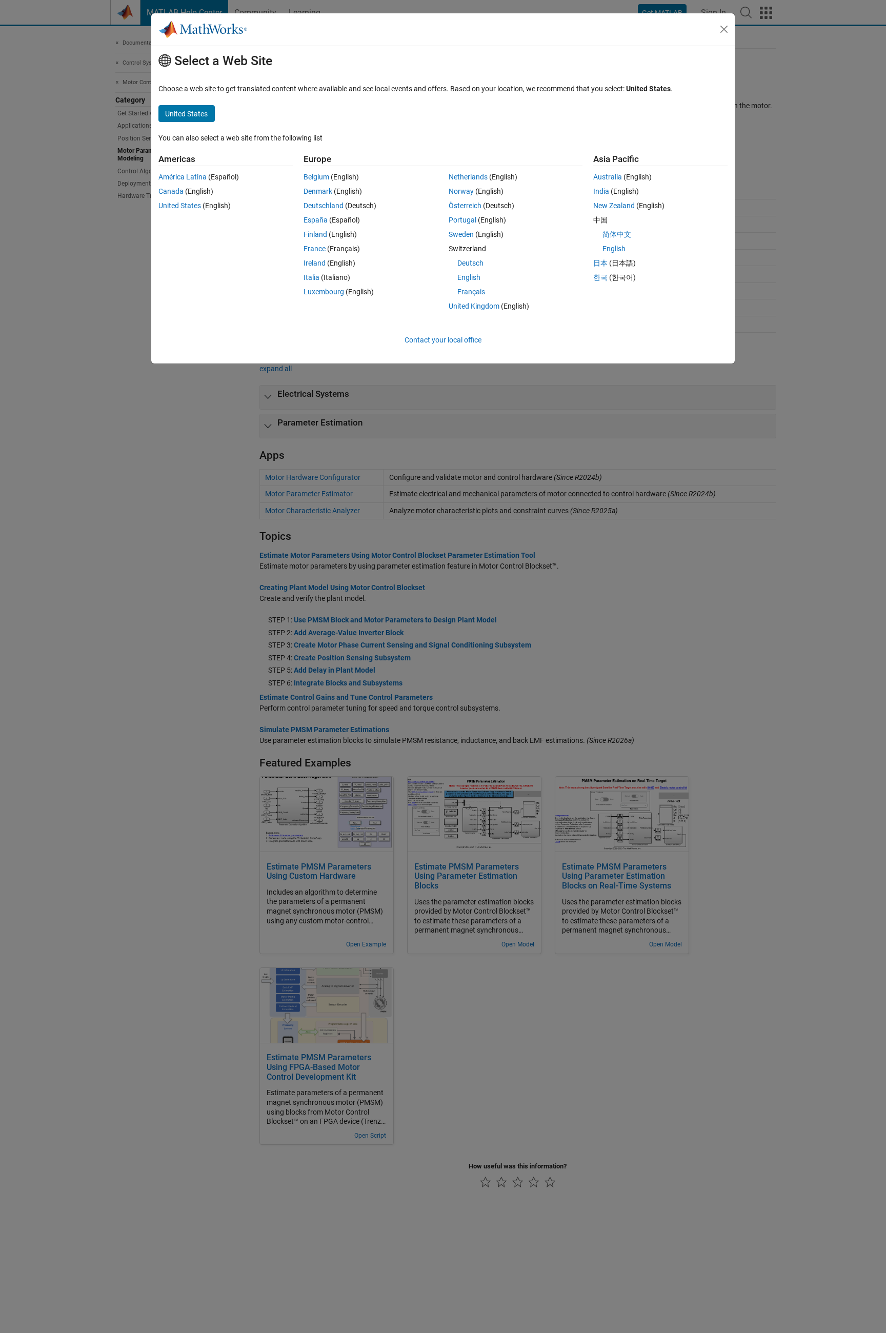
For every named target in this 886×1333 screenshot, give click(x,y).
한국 (600, 277)
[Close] (724, 29)
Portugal (462, 220)
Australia (607, 177)
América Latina (182, 177)
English (468, 277)
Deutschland (324, 205)
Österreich (465, 205)
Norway (461, 191)
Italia (311, 277)
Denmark (318, 191)
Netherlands (468, 177)
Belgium (316, 177)
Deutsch (470, 263)
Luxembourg (324, 292)
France (315, 249)
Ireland (315, 263)
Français (471, 292)
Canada (171, 191)
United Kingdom (474, 306)
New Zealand (614, 205)
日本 (600, 263)
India (601, 191)
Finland (315, 234)
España (316, 220)
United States (179, 205)
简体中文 (616, 234)
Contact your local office (443, 340)
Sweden (461, 234)
